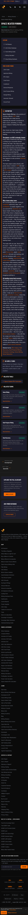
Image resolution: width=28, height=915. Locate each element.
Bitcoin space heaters (9, 334)
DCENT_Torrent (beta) (6, 844)
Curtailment (6, 84)
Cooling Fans (4, 593)
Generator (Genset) (8, 98)
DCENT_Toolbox (5, 847)
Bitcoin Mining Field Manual (8, 692)
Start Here (3, 689)
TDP (17, 166)
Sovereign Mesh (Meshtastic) (8, 737)
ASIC (14, 116)
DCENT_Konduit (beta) (7, 836)
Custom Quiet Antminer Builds (8, 769)
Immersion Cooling (8, 352)
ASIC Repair (4, 759)
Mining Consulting (5, 775)
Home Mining (18, 352)
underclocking (17, 258)
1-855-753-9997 (6, 902)
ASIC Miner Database (10, 48)
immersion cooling (13, 295)
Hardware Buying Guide (7, 622)
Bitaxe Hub (4, 711)
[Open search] (15, 7)
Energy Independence (7, 745)
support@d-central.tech (19, 902)
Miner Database (5, 631)
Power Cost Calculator (7, 679)
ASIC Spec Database (6, 660)
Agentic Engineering (6, 750)
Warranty (3, 806)
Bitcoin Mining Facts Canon (8, 721)
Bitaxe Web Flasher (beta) (7, 849)
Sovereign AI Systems (6, 617)
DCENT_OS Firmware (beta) (8, 828)
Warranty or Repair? (6, 764)
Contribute (4, 791)
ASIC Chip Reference (6, 644)
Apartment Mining (8, 73)
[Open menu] (24, 7)
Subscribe (24, 867)
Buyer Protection (5, 801)
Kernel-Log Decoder (6, 652)
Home (3, 16)
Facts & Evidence (5, 788)
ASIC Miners (4, 569)
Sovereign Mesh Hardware (8, 620)
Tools (2, 612)
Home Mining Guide (10, 51)
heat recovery (18, 293)
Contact (3, 796)
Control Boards (5, 601)
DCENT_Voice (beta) (6, 841)
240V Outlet (6, 69)
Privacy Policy (4, 814)
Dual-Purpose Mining (15, 350)
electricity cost (17, 209)
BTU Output (15, 348)
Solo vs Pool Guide (6, 703)
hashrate (22, 158)
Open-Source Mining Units (8, 564)
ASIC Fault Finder (5, 649)
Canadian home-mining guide (11, 273)
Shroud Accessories (6, 588)
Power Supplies (5, 604)
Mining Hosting (5, 767)
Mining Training (5, 777)
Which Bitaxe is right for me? (8, 553)
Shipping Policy (5, 809)
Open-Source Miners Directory (9, 729)
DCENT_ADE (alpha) (6, 839)
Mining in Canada (5, 708)
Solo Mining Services (6, 772)
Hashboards (4, 599)
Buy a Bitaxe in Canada (7, 556)
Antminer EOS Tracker (7, 663)
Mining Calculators (6, 673)
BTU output (8, 170)
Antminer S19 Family (6, 639)
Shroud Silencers (5, 585)
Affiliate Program (5, 793)
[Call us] (10, 7)
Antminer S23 (4, 641)
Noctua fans (9, 252)
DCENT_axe (4, 831)
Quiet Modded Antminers (7, 575)
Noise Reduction (7, 354)
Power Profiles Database (7, 657)
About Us (3, 783)
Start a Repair (4, 761)
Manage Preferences (12, 912)
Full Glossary (8, 44)
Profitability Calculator (6, 676)
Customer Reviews (6, 785)
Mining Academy (5, 713)
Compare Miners (9, 514)
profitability (6, 206)
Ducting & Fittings (5, 583)
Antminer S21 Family (6, 636)
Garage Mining (7, 94)
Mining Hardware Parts (7, 596)
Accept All (4, 912)
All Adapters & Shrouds (7, 591)
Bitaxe (10, 338)
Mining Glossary (12, 16)
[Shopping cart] (19, 7)
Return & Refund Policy (7, 812)
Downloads (4, 732)
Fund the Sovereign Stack (7, 823)
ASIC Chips (4, 607)
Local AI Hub (4, 748)
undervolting (6, 260)
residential (6, 204)
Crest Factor (7, 80)
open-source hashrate (14, 344)
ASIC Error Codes (5, 647)
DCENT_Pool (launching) (7, 833)
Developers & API (5, 695)
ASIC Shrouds (4, 580)
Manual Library (5, 670)
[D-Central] (3, 7)
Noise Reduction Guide (7, 705)
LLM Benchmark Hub (6, 727)
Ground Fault (7, 102)
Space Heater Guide (6, 700)
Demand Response (8, 87)
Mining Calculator (9, 55)
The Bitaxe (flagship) (6, 551)
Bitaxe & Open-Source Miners (8, 561)
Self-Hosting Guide (6, 742)
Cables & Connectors (6, 609)
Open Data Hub (5, 724)
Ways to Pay (4, 804)
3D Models (4, 780)
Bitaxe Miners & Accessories (8, 559)
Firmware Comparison (6, 668)
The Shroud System (6, 577)
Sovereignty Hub (5, 734)
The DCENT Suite (5, 825)
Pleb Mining (4, 567)
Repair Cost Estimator (6, 665)
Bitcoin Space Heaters (7, 572)
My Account (4, 799)
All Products (4, 548)
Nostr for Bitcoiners (6, 740)
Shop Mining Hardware (11, 59)
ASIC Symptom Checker (7, 655)
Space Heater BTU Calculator (12, 381)
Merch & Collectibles (6, 615)
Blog (2, 716)
